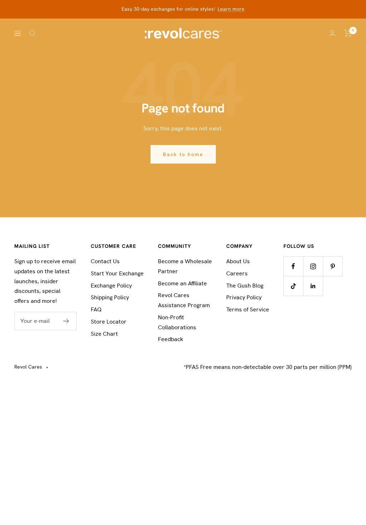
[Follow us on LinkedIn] (313, 286)
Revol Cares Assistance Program (184, 300)
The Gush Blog (244, 285)
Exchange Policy (111, 285)
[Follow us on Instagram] (313, 266)
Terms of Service (247, 309)
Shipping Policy (110, 297)
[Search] (32, 33)
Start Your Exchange (117, 273)
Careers (237, 273)
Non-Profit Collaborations (177, 322)
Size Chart (104, 334)
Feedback (170, 339)
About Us (238, 261)
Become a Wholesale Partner (185, 266)
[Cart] (348, 33)
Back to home (183, 154)
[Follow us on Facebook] (293, 266)
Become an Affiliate (182, 283)
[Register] (66, 321)
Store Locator (109, 321)
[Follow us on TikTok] (293, 286)
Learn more (231, 9)
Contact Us (105, 261)
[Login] (332, 33)
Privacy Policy (244, 297)
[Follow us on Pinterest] (332, 266)
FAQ (96, 309)
